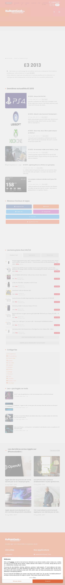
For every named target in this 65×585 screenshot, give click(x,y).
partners (12, 562)
